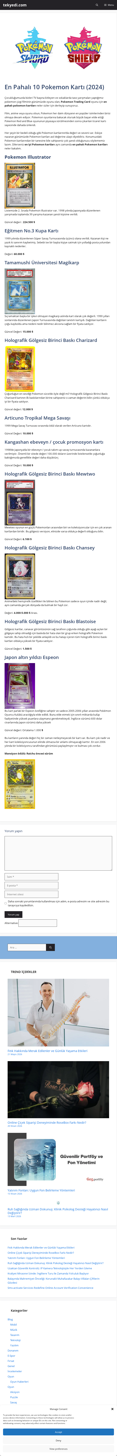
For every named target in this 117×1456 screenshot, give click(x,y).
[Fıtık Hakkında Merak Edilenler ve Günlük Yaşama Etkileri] (58, 1044)
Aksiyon (15, 1392)
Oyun (11, 1376)
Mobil (13, 1324)
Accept (58, 1432)
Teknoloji (15, 1340)
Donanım (13, 1350)
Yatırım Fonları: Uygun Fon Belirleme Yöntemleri (41, 1190)
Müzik (13, 1330)
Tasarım (14, 1335)
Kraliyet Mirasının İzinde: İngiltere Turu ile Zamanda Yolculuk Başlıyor (48, 1273)
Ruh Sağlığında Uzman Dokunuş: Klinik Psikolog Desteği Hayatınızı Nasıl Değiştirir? (58, 1211)
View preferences (58, 1448)
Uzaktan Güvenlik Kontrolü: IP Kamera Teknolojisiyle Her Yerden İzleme (50, 1268)
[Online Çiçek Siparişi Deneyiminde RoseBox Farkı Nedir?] (58, 1116)
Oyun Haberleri (19, 1381)
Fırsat (11, 1361)
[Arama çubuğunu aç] (97, 5)
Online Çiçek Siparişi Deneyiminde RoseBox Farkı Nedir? (47, 1122)
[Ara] (50, 947)
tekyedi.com (15, 4)
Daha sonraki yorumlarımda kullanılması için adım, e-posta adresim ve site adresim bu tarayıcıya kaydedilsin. (58, 903)
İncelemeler (15, 1371)
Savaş (13, 1402)
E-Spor (11, 1355)
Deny (58, 1440)
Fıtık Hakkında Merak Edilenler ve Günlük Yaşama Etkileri (47, 1051)
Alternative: (11, 923)
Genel (11, 1366)
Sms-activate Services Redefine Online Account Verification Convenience (50, 1288)
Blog (10, 1319)
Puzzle (14, 1397)
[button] (112, 1409)
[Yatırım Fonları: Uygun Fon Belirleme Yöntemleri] (58, 1184)
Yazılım (14, 1345)
